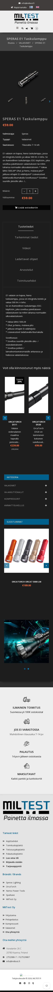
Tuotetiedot (26, 226)
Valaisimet (10, 928)
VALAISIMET (25, 43)
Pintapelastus (11, 919)
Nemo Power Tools (15, 890)
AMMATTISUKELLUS (14, 505)
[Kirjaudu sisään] (27, 28)
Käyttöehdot (11, 841)
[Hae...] (22, 28)
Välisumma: (9, 197)
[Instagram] (29, 983)
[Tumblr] (33, 983)
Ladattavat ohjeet (26, 259)
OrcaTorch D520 (38, 423)
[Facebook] (20, 983)
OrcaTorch (10, 886)
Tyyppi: (6, 139)
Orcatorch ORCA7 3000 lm (26, 581)
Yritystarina (10, 915)
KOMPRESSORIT (12, 498)
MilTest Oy (10, 899)
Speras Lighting (13, 882)
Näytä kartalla (20, 7)
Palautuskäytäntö (14, 853)
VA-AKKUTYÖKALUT (14, 492)
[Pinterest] (25, 983)
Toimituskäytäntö (14, 845)
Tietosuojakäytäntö (15, 849)
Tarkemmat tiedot (26, 237)
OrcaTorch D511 (14, 423)
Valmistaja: (8, 133)
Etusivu (11, 43)
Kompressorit (11, 923)
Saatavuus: (8, 145)
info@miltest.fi (28, 3)
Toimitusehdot (26, 280)
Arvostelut (26, 270)
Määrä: (6, 191)
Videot (26, 248)
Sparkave (10, 895)
